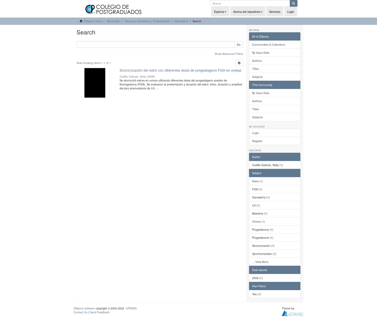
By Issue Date (260, 53)
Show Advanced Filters (229, 54)
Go (239, 44)
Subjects (257, 77)
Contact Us (80, 312)
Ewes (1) (257, 181)
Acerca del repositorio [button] (246, 12)
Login (255, 133)
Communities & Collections (268, 44)
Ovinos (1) (258, 221)
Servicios (274, 12)
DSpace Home (93, 21)
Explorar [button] (219, 12)
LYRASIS (131, 308)
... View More (260, 262)
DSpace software (84, 308)
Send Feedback (99, 312)
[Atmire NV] (292, 313)
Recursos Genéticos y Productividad (147, 21)
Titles (255, 69)
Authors (257, 61)
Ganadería (181, 21)
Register (257, 141)
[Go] (293, 3)
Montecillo (113, 21)
